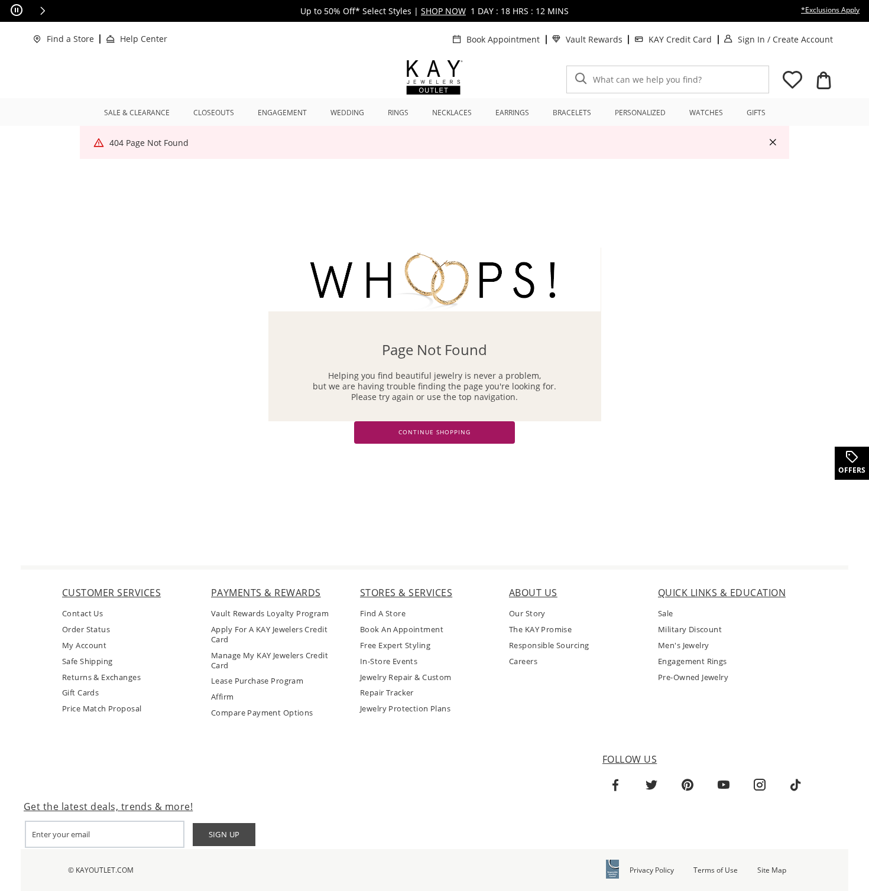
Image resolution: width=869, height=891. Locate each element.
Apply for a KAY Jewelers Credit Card (269, 635)
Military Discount (690, 630)
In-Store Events (388, 661)
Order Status (86, 630)
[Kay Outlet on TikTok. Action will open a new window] (796, 785)
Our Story (527, 614)
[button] (42, 10)
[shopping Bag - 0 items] (823, 80)
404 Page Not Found (149, 142)
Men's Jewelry (683, 645)
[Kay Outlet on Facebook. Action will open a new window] (615, 785)
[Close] (772, 143)
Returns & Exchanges (101, 677)
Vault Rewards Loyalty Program (270, 614)
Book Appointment (503, 39)
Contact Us (82, 614)
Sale (665, 614)
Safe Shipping (87, 661)
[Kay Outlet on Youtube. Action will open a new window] (724, 785)
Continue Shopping (434, 432)
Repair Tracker (387, 693)
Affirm (222, 697)
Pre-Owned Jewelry (693, 677)
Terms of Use (715, 870)
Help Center (143, 38)
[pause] (16, 11)
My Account (84, 645)
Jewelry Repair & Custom (406, 677)
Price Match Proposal (101, 709)
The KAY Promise (540, 630)
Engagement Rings (692, 661)
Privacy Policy (652, 870)
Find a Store (70, 38)
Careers (523, 661)
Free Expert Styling (395, 645)
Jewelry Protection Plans (405, 709)
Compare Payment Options (262, 713)
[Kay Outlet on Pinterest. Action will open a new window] (688, 785)
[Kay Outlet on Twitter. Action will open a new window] (651, 785)
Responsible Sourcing (549, 645)
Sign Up (224, 834)
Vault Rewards (594, 39)
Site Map (771, 870)
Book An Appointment (401, 630)
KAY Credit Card (680, 39)
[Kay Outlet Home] (434, 77)
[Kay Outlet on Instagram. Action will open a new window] (760, 785)
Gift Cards (80, 693)
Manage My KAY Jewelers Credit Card (269, 661)
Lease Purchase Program (257, 681)
